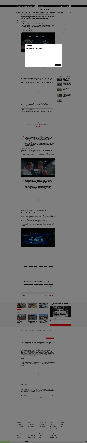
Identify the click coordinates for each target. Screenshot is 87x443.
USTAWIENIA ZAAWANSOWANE (32, 64)
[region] (43, 55)
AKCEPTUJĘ (57, 64)
